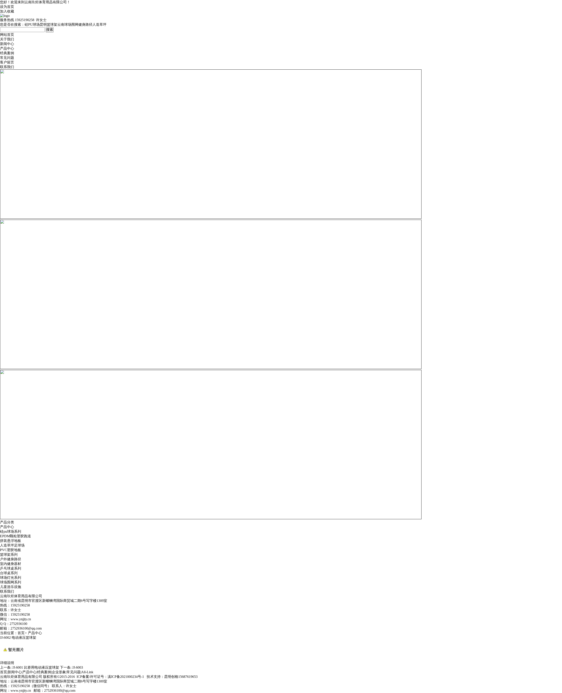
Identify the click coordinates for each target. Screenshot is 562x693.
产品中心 (7, 48)
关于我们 (7, 39)
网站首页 (7, 34)
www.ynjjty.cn (21, 690)
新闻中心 (7, 44)
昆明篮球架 (48, 24)
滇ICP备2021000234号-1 (126, 677)
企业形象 (59, 672)
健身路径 (85, 24)
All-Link (87, 672)
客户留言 (7, 62)
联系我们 (7, 67)
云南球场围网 (67, 24)
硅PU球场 (32, 24)
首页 (21, 633)
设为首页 (7, 7)
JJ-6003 (77, 667)
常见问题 (7, 58)
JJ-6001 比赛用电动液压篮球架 (35, 667)
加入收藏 (7, 11)
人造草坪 (99, 24)
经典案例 (7, 53)
